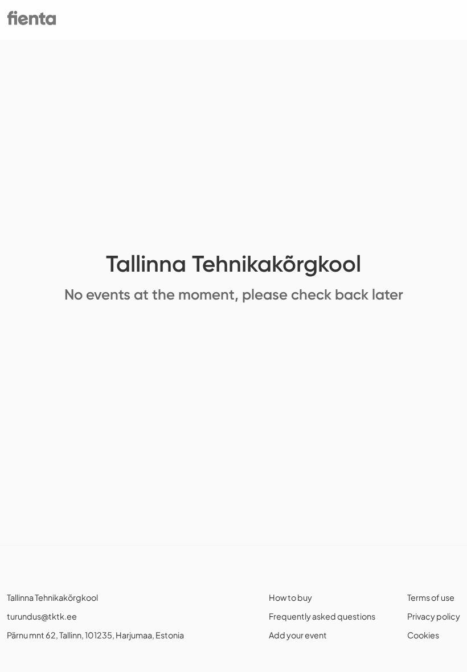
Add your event (298, 635)
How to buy (290, 597)
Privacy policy (433, 616)
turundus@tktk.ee (42, 616)
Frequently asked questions (322, 616)
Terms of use (430, 597)
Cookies (423, 635)
